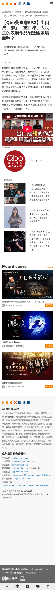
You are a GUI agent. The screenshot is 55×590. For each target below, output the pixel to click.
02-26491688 (26, 491)
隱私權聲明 (31, 572)
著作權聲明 (18, 572)
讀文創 (18, 12)
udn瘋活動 (6, 12)
